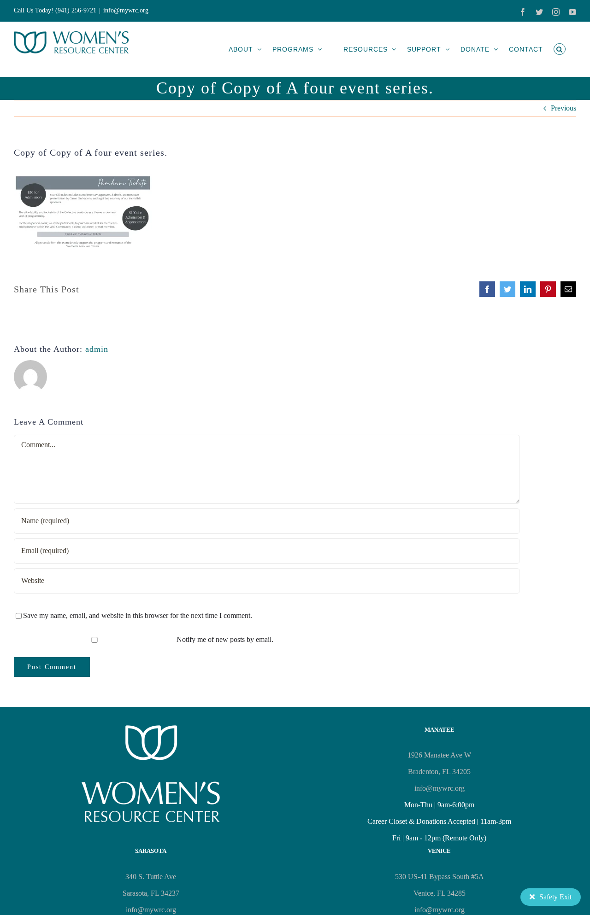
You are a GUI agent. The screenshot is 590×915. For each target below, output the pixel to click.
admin (96, 349)
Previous (563, 108)
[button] (560, 49)
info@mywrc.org (125, 10)
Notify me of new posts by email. (225, 639)
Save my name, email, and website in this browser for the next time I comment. (137, 615)
